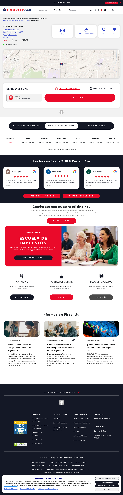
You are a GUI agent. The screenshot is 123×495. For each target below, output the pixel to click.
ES (105, 10)
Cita (62, 34)
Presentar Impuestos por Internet (40, 426)
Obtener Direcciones (86, 34)
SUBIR (61, 297)
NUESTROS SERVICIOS (26, 126)
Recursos (72, 10)
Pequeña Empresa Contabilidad (60, 428)
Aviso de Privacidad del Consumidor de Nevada (69, 465)
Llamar (103, 34)
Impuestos (43, 10)
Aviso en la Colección (79, 469)
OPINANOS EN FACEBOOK (81, 196)
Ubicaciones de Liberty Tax (15, 20)
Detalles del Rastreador (27, 489)
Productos (58, 10)
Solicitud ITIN (37, 443)
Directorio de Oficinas (82, 418)
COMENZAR (79, 97)
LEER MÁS (101, 297)
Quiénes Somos (80, 427)
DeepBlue (56, 418)
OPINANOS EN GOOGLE (41, 196)
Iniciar (112, 10)
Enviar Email (8, 37)
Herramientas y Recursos (38, 433)
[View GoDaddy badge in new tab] (20, 444)
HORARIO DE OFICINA (61, 126)
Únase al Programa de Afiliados (102, 436)
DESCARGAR (21, 297)
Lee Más (8, 185)
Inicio (4, 20)
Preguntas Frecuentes (82, 423)
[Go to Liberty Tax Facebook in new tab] (61, 402)
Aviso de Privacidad (58, 462)
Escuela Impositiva (60, 423)
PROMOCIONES (96, 126)
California (26, 20)
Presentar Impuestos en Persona (40, 419)
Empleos (77, 431)
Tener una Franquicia (102, 418)
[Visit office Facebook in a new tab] (61, 112)
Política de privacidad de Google (48, 489)
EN (95, 10)
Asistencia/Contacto (81, 436)
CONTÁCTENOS (61, 221)
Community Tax (100, 431)
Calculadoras (37, 439)
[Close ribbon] (120, 3)
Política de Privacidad (10, 489)
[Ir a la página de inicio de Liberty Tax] (17, 10)
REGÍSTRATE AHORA (33, 258)
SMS (114, 34)
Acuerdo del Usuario (78, 462)
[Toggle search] (91, 10)
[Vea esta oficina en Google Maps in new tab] (34, 171)
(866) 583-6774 (79, 440)
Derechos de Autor (38, 462)
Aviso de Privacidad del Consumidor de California (50, 469)
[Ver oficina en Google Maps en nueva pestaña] (61, 64)
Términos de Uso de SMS (40, 465)
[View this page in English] (100, 10)
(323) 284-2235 (10, 34)
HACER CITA (112, 3)
